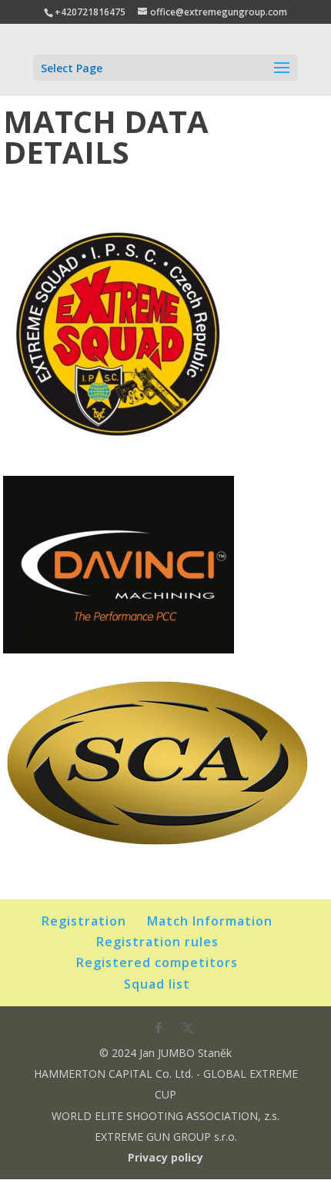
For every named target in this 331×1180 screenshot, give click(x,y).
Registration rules (157, 941)
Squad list (157, 984)
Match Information (209, 920)
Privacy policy (165, 1157)
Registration (84, 920)
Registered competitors (157, 962)
